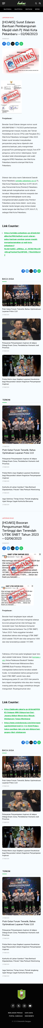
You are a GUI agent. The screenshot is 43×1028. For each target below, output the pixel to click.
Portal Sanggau (16, 1016)
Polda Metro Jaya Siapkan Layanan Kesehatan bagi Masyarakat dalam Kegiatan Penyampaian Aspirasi (21, 381)
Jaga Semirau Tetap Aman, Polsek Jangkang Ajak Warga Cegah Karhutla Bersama (20, 500)
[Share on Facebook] (4, 44)
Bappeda (18, 9)
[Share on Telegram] (17, 44)
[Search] (39, 3)
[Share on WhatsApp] (21, 44)
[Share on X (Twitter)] (8, 44)
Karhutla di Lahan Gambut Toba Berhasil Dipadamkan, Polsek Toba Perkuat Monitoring (21, 488)
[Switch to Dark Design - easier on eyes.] (36, 3)
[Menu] (3, 3)
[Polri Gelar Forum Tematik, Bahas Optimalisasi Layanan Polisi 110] (21, 295)
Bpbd (37, 9)
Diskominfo (29, 1016)
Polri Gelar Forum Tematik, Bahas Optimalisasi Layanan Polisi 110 (21, 310)
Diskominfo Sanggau (24, 1021)
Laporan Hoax (8, 18)
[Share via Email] (13, 44)
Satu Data (29, 1013)
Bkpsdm (29, 9)
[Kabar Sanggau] (21, 3)
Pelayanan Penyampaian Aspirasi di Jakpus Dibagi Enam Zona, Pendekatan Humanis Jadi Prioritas (20, 345)
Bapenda (8, 9)
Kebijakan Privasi (15, 1013)
